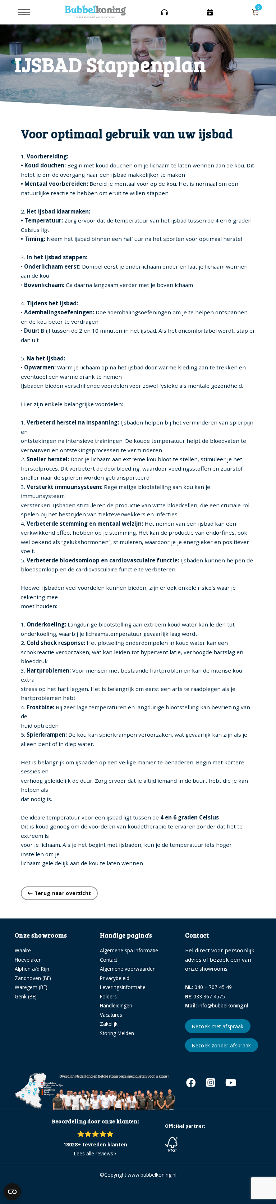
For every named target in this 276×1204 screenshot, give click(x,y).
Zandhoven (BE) (33, 978)
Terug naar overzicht (62, 893)
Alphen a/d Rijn (32, 968)
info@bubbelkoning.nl (216, 1005)
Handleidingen (116, 1005)
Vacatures (111, 1014)
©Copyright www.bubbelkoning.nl (138, 1174)
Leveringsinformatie (123, 987)
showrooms (213, 968)
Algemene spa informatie (129, 950)
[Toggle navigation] (24, 12)
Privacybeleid (114, 978)
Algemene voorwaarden (128, 968)
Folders (108, 996)
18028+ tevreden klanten (95, 1144)
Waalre (23, 950)
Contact (108, 959)
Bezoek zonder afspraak (221, 1045)
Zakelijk (109, 1023)
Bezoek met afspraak (217, 1026)
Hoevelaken (28, 959)
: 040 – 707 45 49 (208, 987)
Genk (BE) (26, 996)
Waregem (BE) (31, 987)
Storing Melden (117, 1033)
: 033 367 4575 (205, 996)
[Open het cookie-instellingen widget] (12, 1191)
